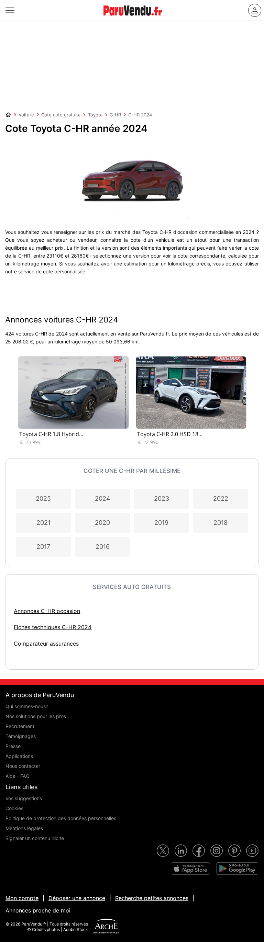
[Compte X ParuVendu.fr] (163, 850)
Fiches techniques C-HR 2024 (52, 627)
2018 (220, 522)
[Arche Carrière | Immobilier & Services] (106, 927)
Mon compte (22, 898)
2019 (161, 522)
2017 (43, 546)
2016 (103, 546)
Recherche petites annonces (151, 898)
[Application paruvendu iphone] (190, 868)
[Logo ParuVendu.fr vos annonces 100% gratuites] (132, 18)
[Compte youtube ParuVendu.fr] (252, 850)
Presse (13, 746)
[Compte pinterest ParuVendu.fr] (234, 850)
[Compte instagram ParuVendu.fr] (216, 850)
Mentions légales (24, 828)
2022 (220, 498)
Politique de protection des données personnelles (61, 818)
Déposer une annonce (76, 898)
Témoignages (21, 736)
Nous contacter (23, 766)
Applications (19, 756)
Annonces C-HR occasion (47, 611)
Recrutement (20, 726)
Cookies (14, 808)
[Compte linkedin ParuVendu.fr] (181, 850)
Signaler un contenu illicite (35, 838)
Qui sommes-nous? (27, 706)
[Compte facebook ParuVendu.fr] (198, 850)
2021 (43, 522)
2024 (102, 498)
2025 (43, 498)
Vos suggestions (24, 798)
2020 (102, 522)
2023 (161, 498)
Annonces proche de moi (38, 910)
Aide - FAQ (18, 776)
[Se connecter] (254, 10)
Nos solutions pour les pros (36, 716)
